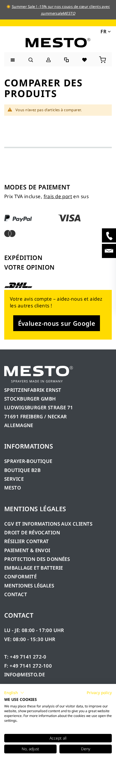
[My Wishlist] (85, 59)
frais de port (58, 196)
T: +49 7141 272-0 (25, 656)
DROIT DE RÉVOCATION (32, 532)
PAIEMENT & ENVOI (27, 550)
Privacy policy (99, 692)
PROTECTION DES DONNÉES (37, 559)
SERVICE (14, 479)
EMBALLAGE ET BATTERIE (33, 568)
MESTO (12, 487)
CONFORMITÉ (20, 576)
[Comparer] (67, 59)
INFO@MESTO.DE (24, 674)
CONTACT (15, 594)
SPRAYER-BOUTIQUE (28, 461)
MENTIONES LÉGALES (29, 585)
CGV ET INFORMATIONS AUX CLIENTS (48, 524)
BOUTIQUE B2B (22, 470)
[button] (105, 31)
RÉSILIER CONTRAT (26, 541)
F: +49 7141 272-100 (28, 665)
